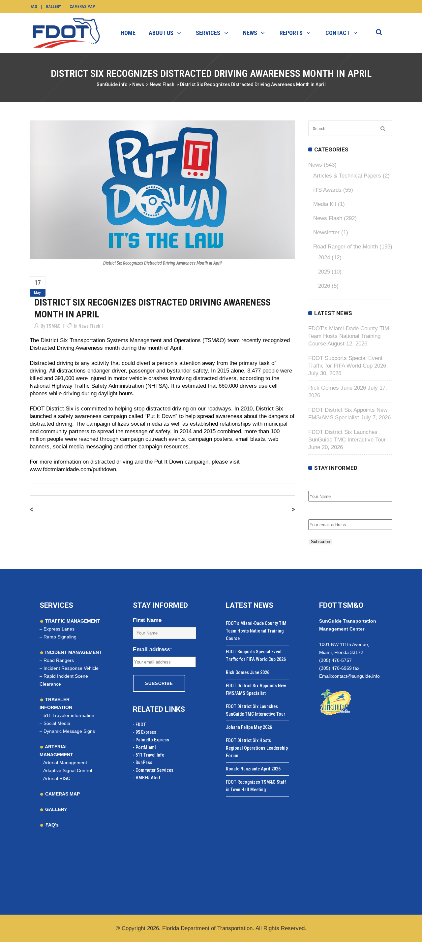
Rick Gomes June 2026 (337, 388)
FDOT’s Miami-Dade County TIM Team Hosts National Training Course (348, 336)
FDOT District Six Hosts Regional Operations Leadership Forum (257, 748)
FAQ (34, 6)
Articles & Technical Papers (347, 176)
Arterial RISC (56, 778)
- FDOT (139, 724)
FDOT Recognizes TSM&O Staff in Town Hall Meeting (256, 785)
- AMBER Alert (146, 777)
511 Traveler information (69, 715)
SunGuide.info (112, 84)
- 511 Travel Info (149, 755)
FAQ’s (52, 825)
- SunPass (142, 762)
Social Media (57, 723)
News (138, 84)
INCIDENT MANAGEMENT (73, 652)
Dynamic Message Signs (69, 731)
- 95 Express (144, 732)
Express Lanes (59, 629)
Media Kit (324, 204)
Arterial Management (65, 762)
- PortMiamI (144, 747)
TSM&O (53, 326)
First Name (322, 484)
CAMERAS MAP (62, 793)
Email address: (327, 512)
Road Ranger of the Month (345, 247)
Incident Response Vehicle (71, 668)
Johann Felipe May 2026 (249, 727)
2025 (324, 272)
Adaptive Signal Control (67, 770)
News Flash (162, 84)
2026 (324, 286)
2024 (324, 257)
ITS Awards (327, 190)
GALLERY (55, 809)
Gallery (53, 6)
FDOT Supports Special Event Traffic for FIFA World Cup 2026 (256, 655)
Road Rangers (59, 660)
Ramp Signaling (60, 636)
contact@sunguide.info (356, 676)
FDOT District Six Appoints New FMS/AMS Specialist (256, 689)
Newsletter (326, 232)
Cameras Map (82, 6)
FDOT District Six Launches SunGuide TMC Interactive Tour (255, 710)
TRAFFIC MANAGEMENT (72, 621)
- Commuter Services (153, 770)
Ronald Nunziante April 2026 (253, 768)
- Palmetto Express (151, 739)
